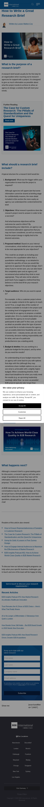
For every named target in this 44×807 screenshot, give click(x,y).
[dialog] (22, 403)
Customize (22, 412)
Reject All (22, 418)
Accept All (22, 406)
